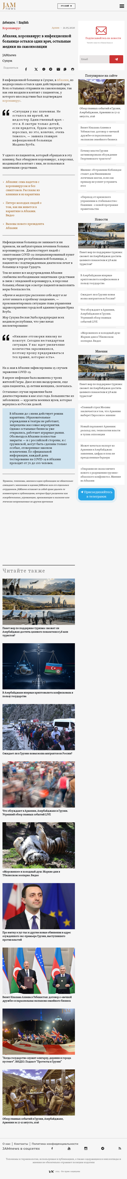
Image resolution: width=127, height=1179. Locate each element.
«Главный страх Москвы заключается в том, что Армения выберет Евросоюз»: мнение (101, 411)
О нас (6, 1143)
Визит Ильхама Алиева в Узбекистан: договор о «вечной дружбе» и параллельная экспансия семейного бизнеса (37, 999)
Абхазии (63, 80)
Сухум (7, 61)
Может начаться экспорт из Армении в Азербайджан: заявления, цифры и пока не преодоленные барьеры (98, 451)
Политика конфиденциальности (55, 1143)
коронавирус (11, 101)
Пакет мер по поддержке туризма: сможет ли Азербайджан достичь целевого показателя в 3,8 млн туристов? (35, 632)
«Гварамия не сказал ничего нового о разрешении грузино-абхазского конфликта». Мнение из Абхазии (101, 475)
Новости (101, 220)
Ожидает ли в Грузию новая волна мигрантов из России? (37, 753)
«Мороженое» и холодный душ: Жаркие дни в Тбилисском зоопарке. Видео (31, 873)
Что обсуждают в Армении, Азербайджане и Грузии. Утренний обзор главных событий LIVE (35, 812)
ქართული (9, 22)
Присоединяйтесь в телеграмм (98, 494)
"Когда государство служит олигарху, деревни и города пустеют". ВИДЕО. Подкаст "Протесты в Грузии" (36, 1060)
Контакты (21, 1143)
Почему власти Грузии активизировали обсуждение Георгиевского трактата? (99, 155)
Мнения (101, 351)
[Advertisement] (38, 533)
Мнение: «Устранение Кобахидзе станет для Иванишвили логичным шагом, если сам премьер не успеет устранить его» (101, 178)
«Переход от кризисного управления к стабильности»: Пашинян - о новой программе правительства (99, 203)
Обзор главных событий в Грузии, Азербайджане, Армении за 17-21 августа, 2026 (33, 1120)
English (24, 22)
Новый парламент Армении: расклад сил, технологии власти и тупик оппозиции (100, 430)
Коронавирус (11, 28)
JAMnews (9, 55)
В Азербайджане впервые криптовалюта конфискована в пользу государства (37, 694)
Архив (57, 27)
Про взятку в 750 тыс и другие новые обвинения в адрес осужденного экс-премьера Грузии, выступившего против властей (36, 936)
